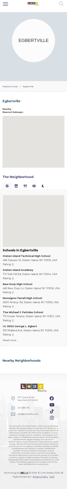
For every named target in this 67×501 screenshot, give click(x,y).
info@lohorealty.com (28, 414)
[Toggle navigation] (5, 4)
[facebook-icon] (52, 398)
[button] (61, 4)
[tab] (7, 186)
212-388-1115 (24, 407)
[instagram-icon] (52, 417)
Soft (25, 472)
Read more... (10, 340)
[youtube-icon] (51, 404)
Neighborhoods (10, 86)
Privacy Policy (40, 476)
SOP (51, 476)
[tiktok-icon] (52, 411)
